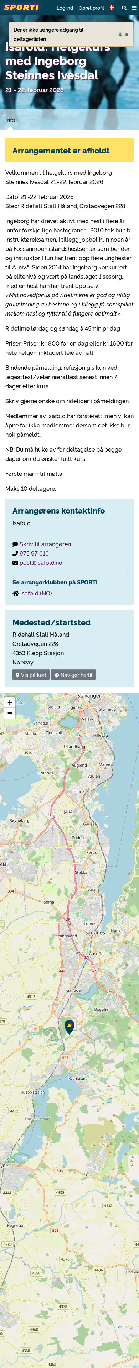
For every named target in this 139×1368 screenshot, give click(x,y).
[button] (113, 7)
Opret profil (91, 7)
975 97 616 (34, 553)
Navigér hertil (75, 674)
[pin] (120, 33)
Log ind (65, 7)
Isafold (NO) (36, 593)
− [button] (9, 713)
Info (10, 119)
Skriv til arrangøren (45, 544)
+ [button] (9, 702)
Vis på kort (33, 674)
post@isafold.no (41, 562)
